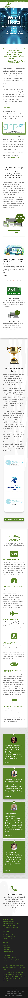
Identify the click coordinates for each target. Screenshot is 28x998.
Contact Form (14, 157)
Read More (6, 275)
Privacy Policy (20, 996)
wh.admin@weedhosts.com (11, 927)
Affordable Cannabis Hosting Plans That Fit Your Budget (13, 260)
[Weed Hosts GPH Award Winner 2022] (14, 465)
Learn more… (7, 108)
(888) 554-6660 (11, 925)
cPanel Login (6, 947)
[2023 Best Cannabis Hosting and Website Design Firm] (14, 133)
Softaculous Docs (8, 951)
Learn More (14, 232)
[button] (24, 240)
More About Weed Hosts (14, 519)
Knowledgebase (7, 938)
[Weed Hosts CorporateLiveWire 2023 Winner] (14, 491)
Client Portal (6, 945)
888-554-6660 (6, 934)
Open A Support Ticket (9, 936)
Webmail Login (7, 949)
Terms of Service (9, 996)
